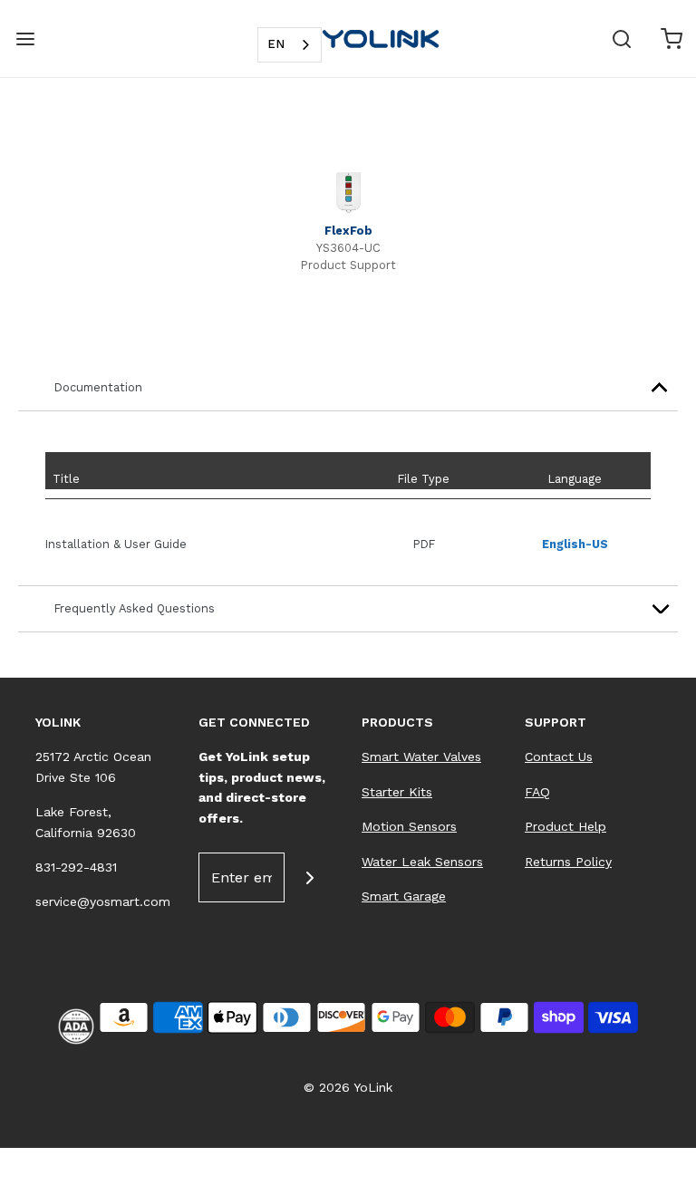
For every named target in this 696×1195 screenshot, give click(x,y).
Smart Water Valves (421, 756)
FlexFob (348, 230)
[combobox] (289, 45)
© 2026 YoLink (348, 1087)
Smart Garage (404, 896)
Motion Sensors (409, 826)
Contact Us (559, 756)
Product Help (565, 826)
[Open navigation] (25, 38)
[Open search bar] (621, 38)
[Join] (309, 877)
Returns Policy (568, 861)
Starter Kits (397, 792)
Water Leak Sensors (422, 861)
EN (276, 44)
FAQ (537, 792)
